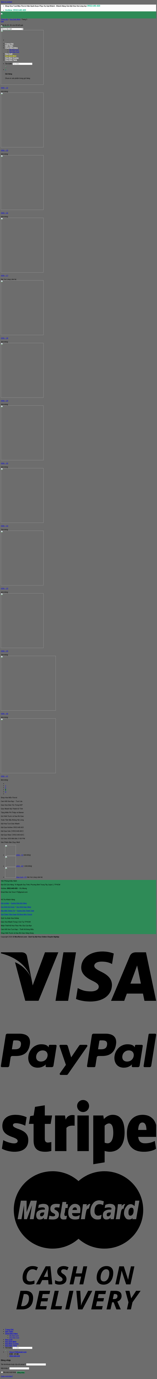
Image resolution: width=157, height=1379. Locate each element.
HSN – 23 (4, 88)
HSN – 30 (4, 463)
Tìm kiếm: (8, 1348)
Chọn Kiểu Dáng (11, 1334)
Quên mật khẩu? (7, 1376)
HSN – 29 (4, 401)
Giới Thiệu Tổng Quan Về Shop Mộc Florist (16, 914)
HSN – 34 (4, 526)
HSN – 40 (4, 714)
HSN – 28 (4, 338)
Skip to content (6, 2)
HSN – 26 (4, 213)
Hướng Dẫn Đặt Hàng (19, 903)
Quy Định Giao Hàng (23, 907)
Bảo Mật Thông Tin (8, 911)
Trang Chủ (9, 1330)
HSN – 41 (4, 776)
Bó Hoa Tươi (14, 1336)
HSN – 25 (4, 150)
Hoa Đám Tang (11, 1346)
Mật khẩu (5, 1368)
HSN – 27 (4, 276)
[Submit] (6, 1350)
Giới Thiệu (9, 1332)
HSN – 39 (4, 651)
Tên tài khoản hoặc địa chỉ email (13, 1364)
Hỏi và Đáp (5, 903)
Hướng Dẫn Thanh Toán (25, 911)
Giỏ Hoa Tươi (14, 1338)
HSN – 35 (4, 589)
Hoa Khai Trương (11, 1344)
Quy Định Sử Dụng (7, 907)
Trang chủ (4, 19)
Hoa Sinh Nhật (15, 19)
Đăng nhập (20, 1372)
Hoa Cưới (8, 1340)
